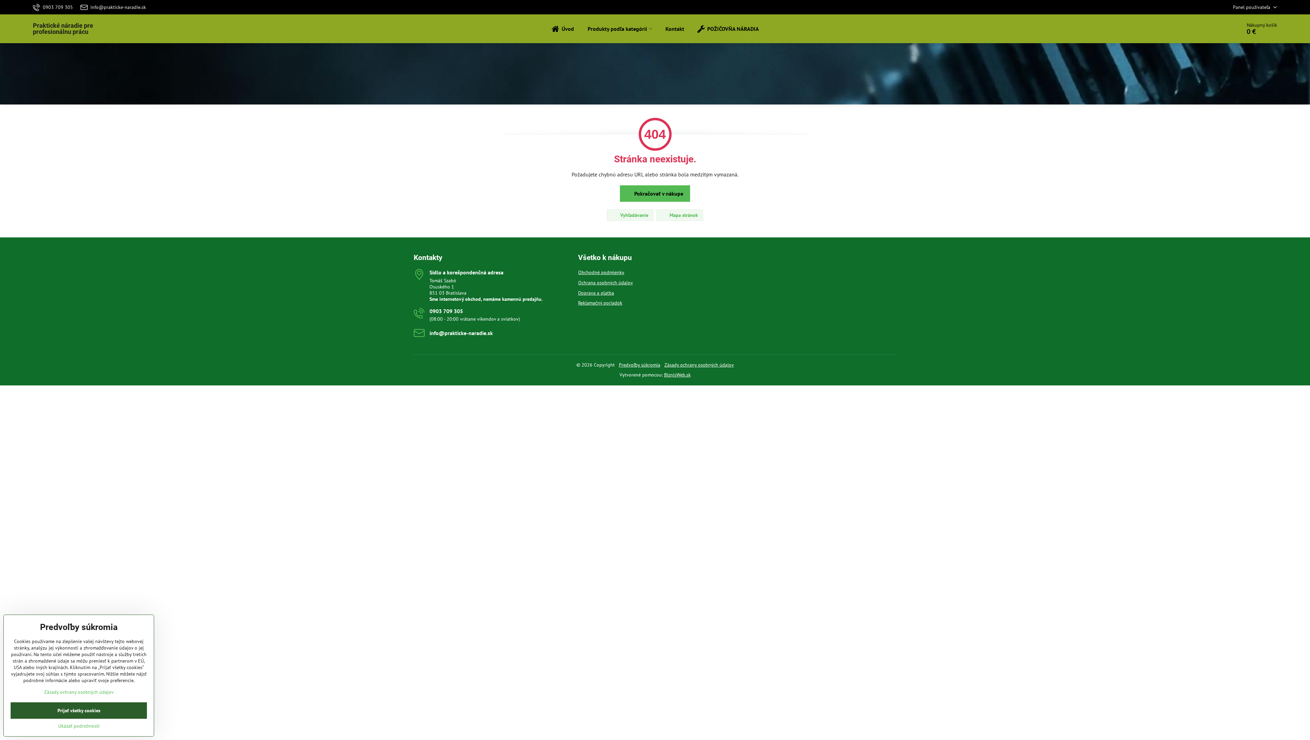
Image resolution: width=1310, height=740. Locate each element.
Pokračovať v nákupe (658, 193)
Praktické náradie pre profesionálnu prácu (63, 29)
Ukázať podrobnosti (79, 726)
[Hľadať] (1217, 28)
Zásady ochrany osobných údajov (699, 365)
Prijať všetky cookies (79, 710)
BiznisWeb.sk (677, 375)
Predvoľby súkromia (639, 365)
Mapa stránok (683, 215)
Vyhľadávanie (633, 215)
